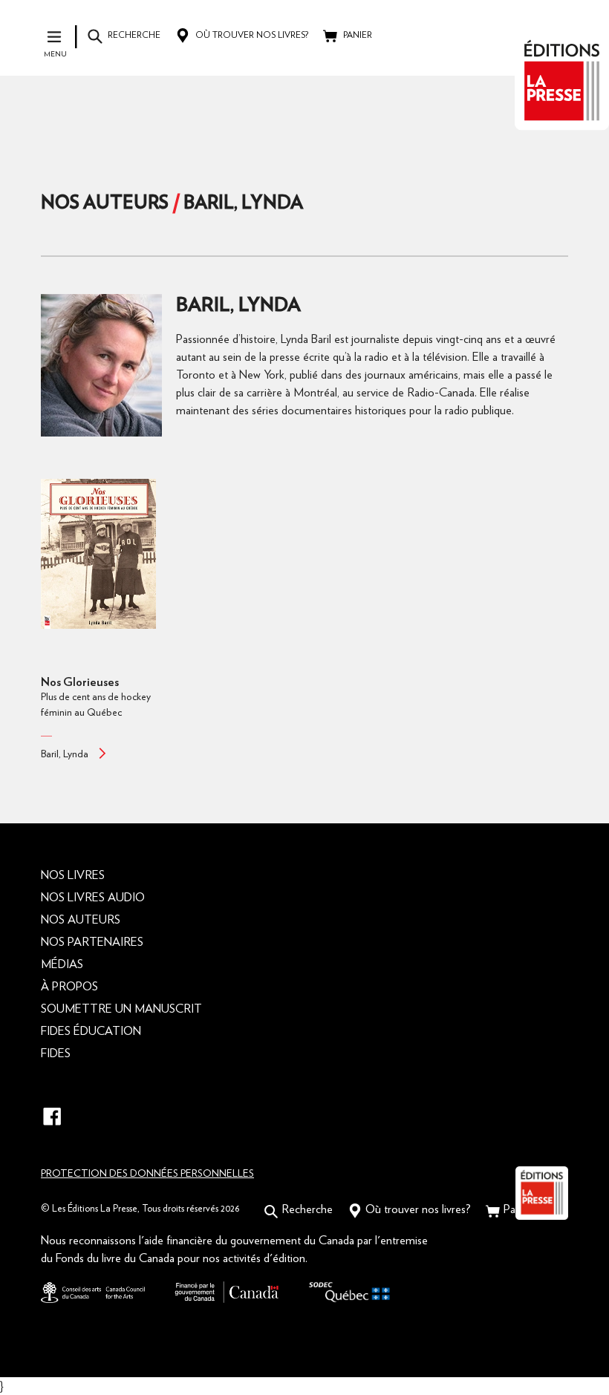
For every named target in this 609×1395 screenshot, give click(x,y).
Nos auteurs (105, 203)
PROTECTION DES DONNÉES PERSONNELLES (147, 1174)
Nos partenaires (92, 942)
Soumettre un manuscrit (121, 1009)
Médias (62, 964)
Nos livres (73, 875)
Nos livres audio (93, 898)
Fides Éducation (91, 1031)
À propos (69, 987)
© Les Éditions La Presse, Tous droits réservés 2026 (140, 1209)
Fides (56, 1053)
